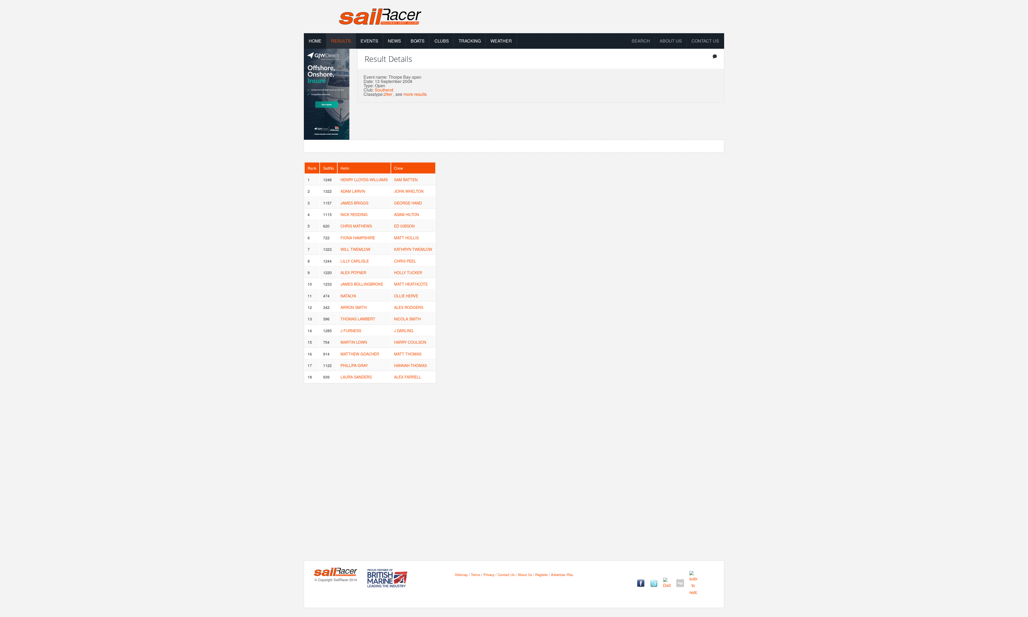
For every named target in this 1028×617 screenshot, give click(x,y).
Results (341, 41)
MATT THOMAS (407, 354)
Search (641, 41)
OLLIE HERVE (406, 295)
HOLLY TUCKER (408, 272)
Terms (475, 574)
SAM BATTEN (406, 179)
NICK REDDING (354, 214)
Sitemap (461, 574)
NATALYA (348, 295)
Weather (501, 41)
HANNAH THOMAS (410, 365)
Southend (384, 90)
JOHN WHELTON (409, 191)
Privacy (488, 574)
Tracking (470, 41)
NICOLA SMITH (407, 318)
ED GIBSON (404, 226)
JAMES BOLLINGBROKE (362, 284)
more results (415, 94)
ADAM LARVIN (353, 191)
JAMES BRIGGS (354, 203)
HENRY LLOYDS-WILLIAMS (364, 179)
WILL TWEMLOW (355, 249)
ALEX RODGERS (408, 307)
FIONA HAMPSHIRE (358, 237)
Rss (570, 574)
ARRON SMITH (354, 307)
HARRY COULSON (410, 342)
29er (388, 94)
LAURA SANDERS (356, 377)
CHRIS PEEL (405, 261)
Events (369, 41)
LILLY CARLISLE (355, 261)
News (394, 41)
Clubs (441, 41)
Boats (418, 41)
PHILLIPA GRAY (354, 365)
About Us (525, 574)
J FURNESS (351, 330)
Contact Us (705, 41)
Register (541, 574)
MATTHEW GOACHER (360, 354)
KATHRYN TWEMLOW (413, 249)
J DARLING (403, 330)
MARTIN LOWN (354, 342)
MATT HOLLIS (406, 237)
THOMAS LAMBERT (358, 318)
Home (315, 41)
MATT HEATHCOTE (411, 284)
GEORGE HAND (408, 203)
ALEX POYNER (353, 272)
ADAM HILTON (406, 214)
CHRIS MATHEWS (356, 226)
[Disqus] (514, 476)
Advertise (558, 574)
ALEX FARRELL (407, 377)
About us (671, 41)
